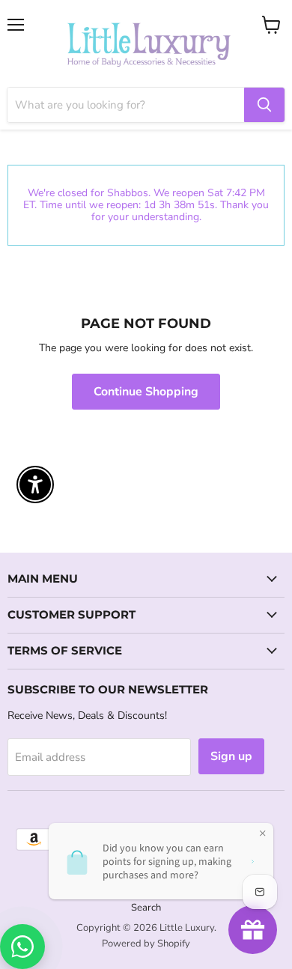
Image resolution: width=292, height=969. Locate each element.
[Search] (264, 105)
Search (146, 907)
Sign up (231, 756)
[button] (0, 893)
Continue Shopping (146, 391)
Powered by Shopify (146, 943)
